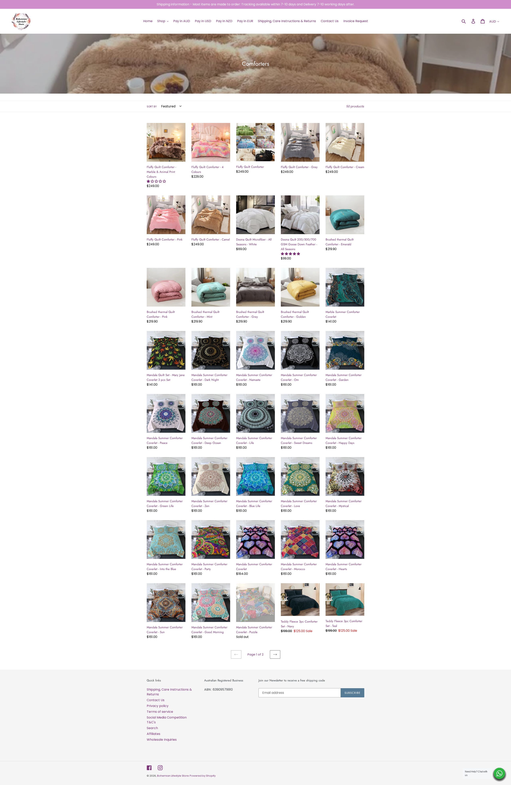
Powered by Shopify (203, 776)
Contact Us (155, 700)
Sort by (152, 106)
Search (152, 728)
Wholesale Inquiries (162, 739)
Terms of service (160, 711)
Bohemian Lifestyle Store (173, 776)
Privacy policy (157, 706)
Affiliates (153, 734)
